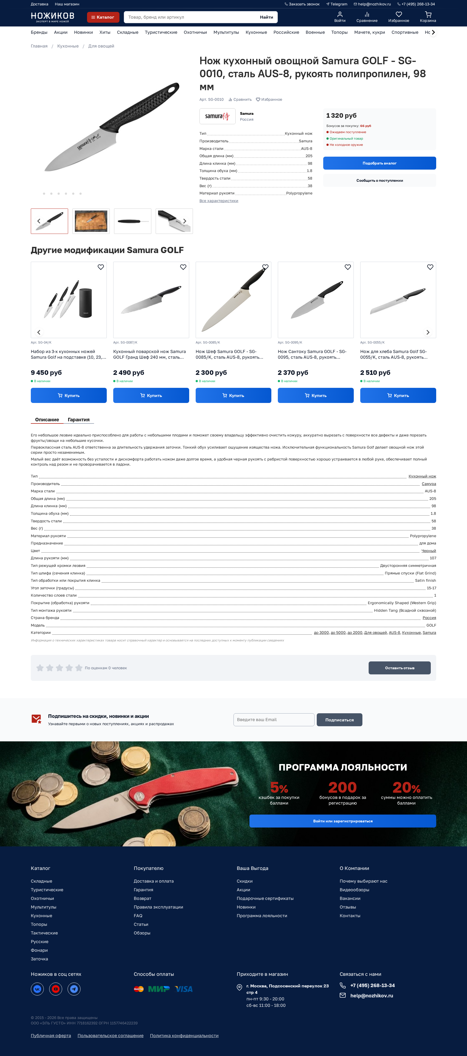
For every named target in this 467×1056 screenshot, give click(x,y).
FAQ (138, 915)
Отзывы (348, 907)
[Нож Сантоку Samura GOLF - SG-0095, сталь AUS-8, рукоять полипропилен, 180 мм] (316, 300)
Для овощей (101, 46)
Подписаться (339, 719)
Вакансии (350, 898)
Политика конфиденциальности (184, 1035)
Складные (41, 881)
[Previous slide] (39, 221)
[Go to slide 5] (66, 194)
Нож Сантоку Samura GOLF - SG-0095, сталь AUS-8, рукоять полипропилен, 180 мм (312, 354)
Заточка (39, 958)
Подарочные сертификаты (265, 898)
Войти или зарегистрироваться (343, 821)
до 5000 (338, 632)
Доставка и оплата (154, 881)
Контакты (350, 915)
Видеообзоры (354, 889)
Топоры (39, 924)
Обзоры (142, 933)
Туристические (47, 889)
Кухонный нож (422, 476)
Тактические (44, 933)
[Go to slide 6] (73, 194)
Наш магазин (67, 4)
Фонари (39, 950)
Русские (39, 941)
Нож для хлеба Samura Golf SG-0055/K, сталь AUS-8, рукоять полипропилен (393, 354)
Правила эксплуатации (158, 907)
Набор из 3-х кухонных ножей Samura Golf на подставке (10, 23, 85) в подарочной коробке (66, 354)
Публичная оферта (51, 1035)
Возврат (142, 898)
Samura (246, 113)
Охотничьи (42, 898)
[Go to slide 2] (44, 194)
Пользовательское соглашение (111, 1035)
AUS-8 (394, 632)
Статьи (141, 924)
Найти (266, 17)
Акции (243, 889)
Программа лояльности (262, 915)
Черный (429, 550)
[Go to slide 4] (59, 194)
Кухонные (68, 46)
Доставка (39, 4)
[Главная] (52, 17)
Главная (39, 46)
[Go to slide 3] (51, 194)
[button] (49, 221)
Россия (429, 617)
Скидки (245, 881)
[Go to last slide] (39, 332)
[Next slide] (433, 32)
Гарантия (143, 889)
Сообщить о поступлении (379, 180)
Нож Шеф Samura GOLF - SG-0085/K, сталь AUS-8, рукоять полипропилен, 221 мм (227, 354)
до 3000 (321, 632)
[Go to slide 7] (80, 194)
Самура (429, 483)
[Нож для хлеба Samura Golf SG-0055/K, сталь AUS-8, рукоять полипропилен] (398, 300)
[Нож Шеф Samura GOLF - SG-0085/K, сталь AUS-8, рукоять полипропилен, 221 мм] (234, 300)
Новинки (246, 907)
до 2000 (355, 632)
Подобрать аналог (380, 163)
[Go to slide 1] (36, 193)
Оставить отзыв (400, 667)
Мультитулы (43, 907)
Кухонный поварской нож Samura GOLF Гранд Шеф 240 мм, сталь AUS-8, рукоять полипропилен (149, 354)
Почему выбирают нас (364, 881)
